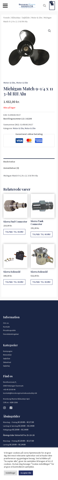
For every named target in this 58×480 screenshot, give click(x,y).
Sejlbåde (26, 17)
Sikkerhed (7, 362)
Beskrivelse (9, 161)
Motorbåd (7, 354)
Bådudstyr (15, 17)
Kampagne (7, 351)
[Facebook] (11, 407)
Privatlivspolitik (9, 330)
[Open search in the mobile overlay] (44, 5)
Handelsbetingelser (11, 334)
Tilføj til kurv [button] (14, 231)
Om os (6, 323)
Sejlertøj (6, 365)
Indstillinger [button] (10, 473)
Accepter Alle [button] (26, 473)
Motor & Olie (36, 17)
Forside (6, 17)
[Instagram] (4, 407)
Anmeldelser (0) (11, 168)
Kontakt (6, 326)
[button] (5, 5)
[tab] (28, 161)
